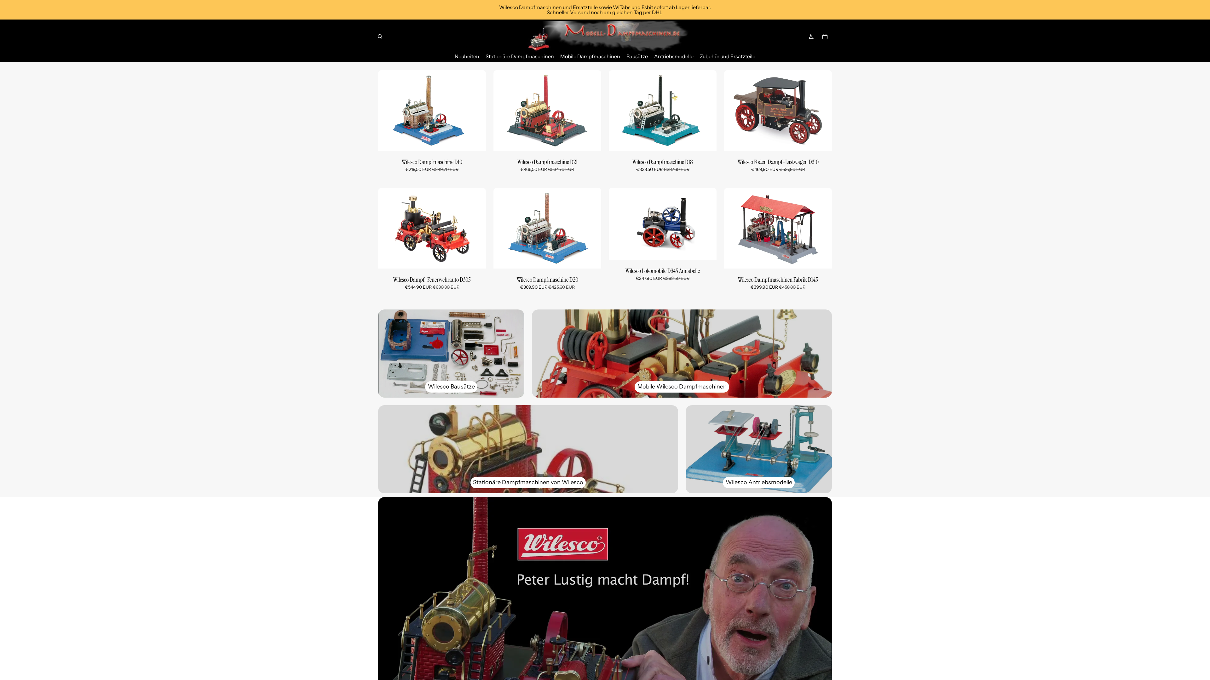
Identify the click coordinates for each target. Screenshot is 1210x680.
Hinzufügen (481, 141)
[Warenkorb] (825, 36)
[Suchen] (380, 36)
